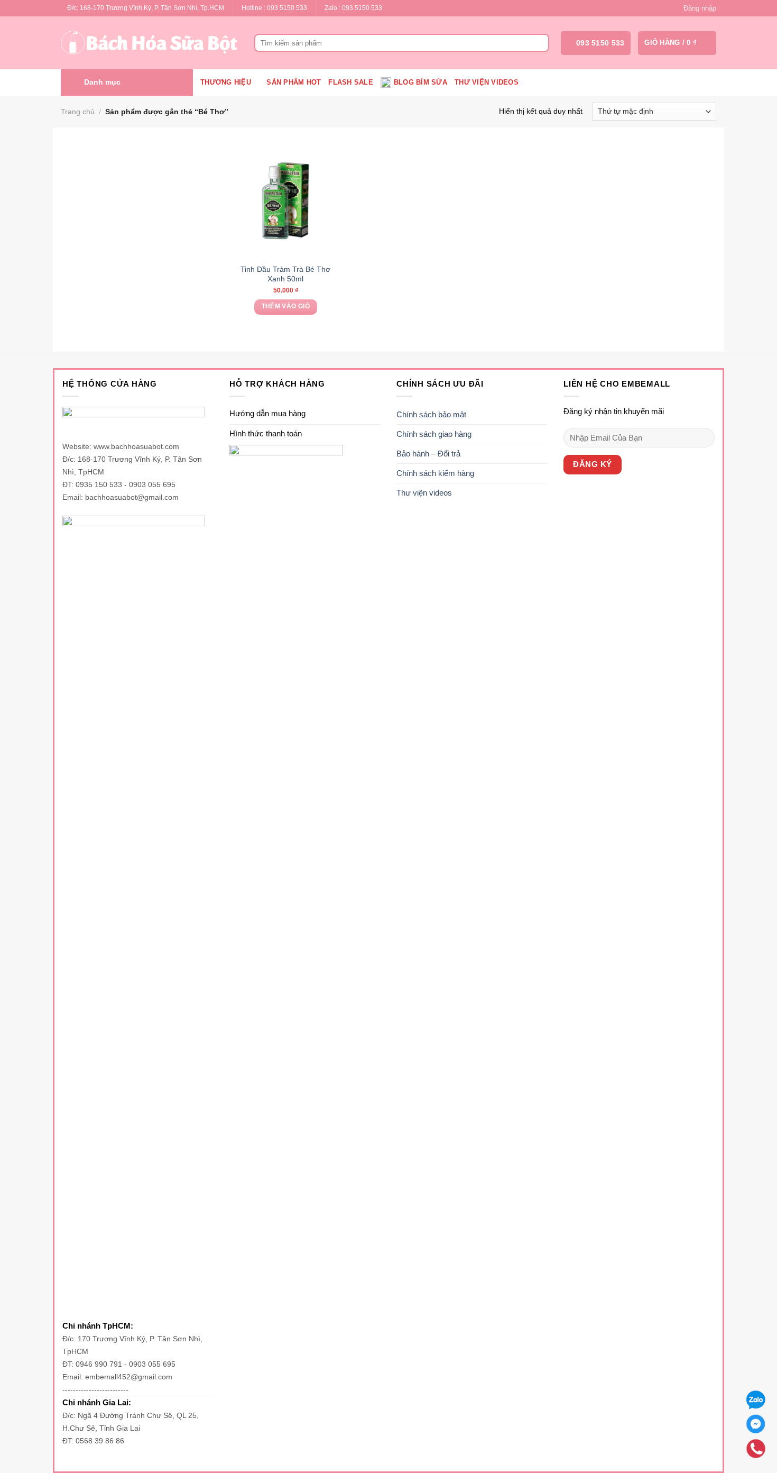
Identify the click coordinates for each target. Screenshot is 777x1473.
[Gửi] (539, 43)
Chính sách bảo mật (431, 414)
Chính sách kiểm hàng (435, 473)
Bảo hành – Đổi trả (428, 453)
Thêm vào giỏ (286, 306)
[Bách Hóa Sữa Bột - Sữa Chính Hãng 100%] (149, 43)
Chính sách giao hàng (433, 433)
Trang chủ (78, 111)
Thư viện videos (487, 82)
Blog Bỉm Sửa (420, 82)
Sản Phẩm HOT (293, 82)
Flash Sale (350, 82)
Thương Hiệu (225, 82)
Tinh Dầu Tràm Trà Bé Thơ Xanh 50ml (285, 274)
